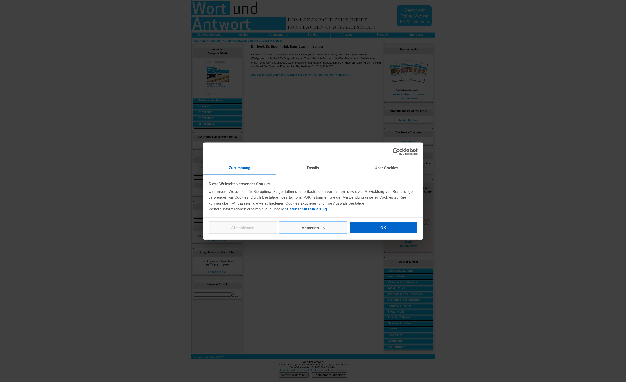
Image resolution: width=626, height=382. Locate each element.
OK (383, 228)
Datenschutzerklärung (307, 209)
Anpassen (310, 228)
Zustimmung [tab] (240, 167)
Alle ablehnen (242, 228)
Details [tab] (313, 167)
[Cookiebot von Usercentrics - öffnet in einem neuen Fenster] (396, 151)
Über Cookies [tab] (386, 167)
